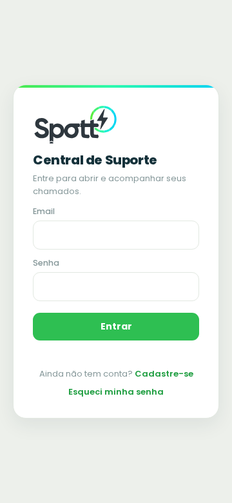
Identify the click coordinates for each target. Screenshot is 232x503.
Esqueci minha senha (116, 392)
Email (44, 211)
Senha (46, 262)
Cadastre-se (164, 374)
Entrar (116, 326)
